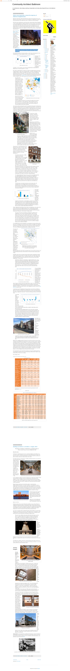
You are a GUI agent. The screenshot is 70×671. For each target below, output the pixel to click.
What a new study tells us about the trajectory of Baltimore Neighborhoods (25, 16)
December (46, 48)
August (46, 54)
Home (27, 659)
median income (24, 75)
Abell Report (33, 76)
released (17, 34)
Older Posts (39, 659)
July (45, 55)
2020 (45, 47)
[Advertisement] (27, 437)
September (46, 52)
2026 (45, 40)
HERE (24, 636)
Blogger (39, 668)
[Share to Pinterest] (32, 427)
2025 (45, 41)
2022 (45, 45)
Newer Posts (15, 659)
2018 (45, 74)
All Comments (46, 16)
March (46, 69)
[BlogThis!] (29, 427)
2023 (45, 44)
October (46, 51)
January (46, 71)
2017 (45, 75)
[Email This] (29, 427)
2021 (45, 46)
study (16, 30)
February (46, 70)
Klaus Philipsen (53, 45)
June (45, 56)
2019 (45, 73)
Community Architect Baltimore (26, 4)
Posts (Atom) (18, 661)
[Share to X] (30, 427)
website (18, 47)
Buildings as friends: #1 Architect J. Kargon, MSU (25, 446)
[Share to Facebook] (31, 427)
